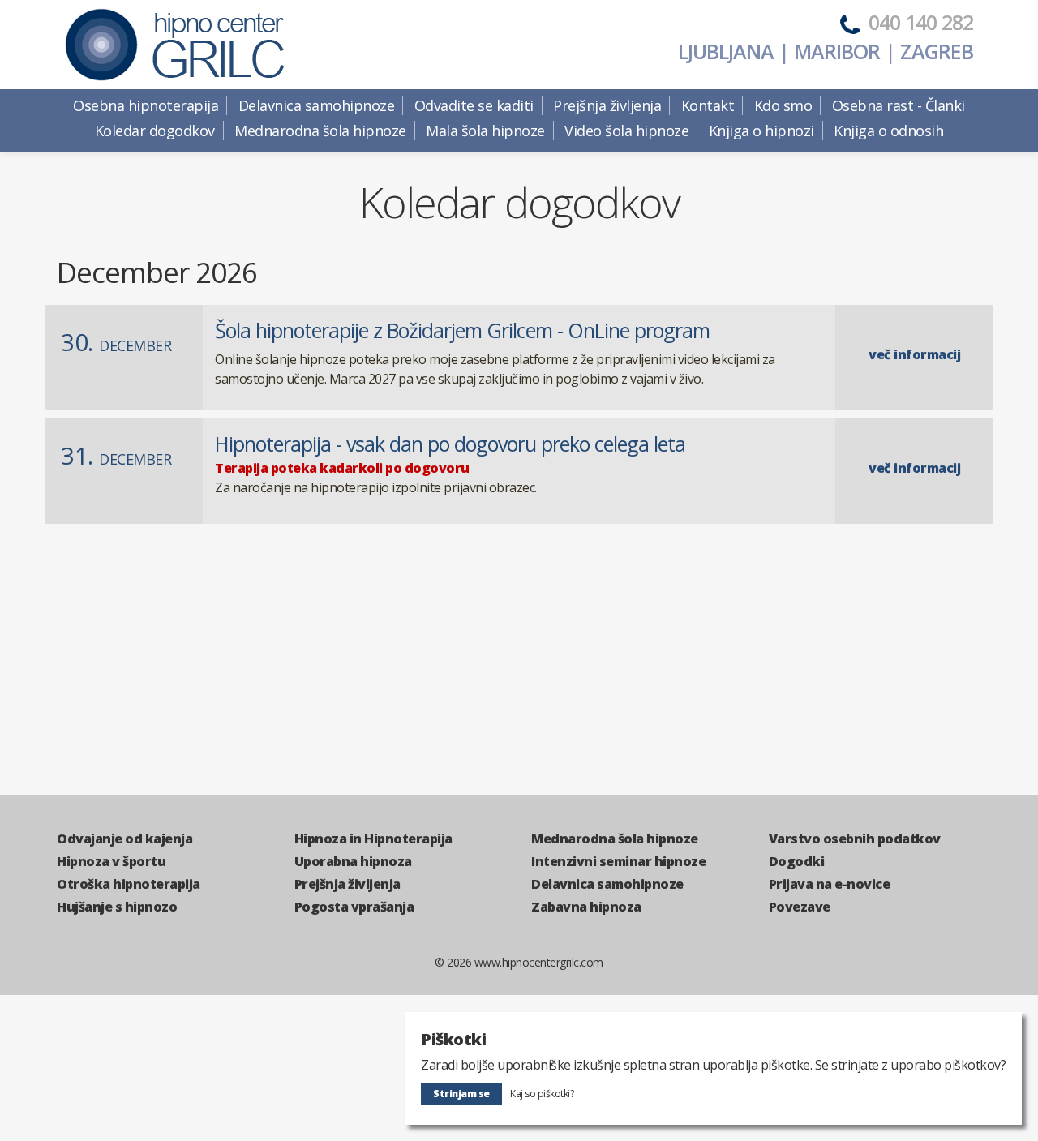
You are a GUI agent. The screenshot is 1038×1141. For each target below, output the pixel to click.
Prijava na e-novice (829, 884)
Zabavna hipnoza (586, 907)
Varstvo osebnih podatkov (855, 838)
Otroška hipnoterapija (128, 884)
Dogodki (797, 861)
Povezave (799, 907)
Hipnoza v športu (111, 861)
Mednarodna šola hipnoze (614, 838)
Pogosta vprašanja (354, 907)
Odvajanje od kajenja (124, 838)
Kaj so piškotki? (541, 1093)
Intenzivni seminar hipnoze (618, 861)
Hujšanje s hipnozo (117, 907)
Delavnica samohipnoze (607, 884)
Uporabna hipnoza (353, 861)
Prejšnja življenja (347, 884)
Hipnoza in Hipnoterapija (373, 838)
